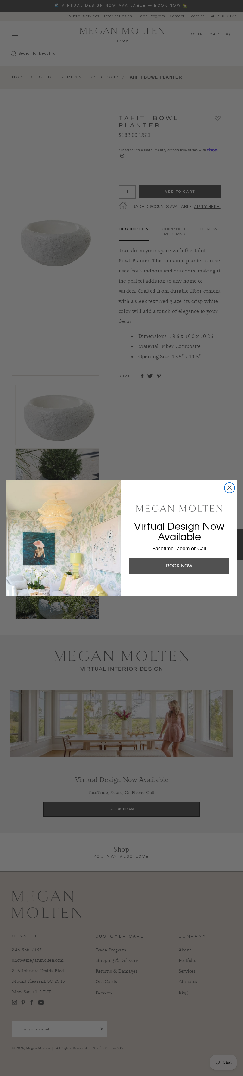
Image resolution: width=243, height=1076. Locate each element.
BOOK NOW (179, 565)
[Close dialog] (229, 488)
